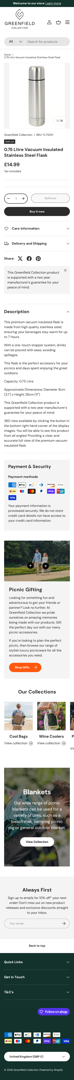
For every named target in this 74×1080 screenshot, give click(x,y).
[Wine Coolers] (51, 716)
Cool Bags (18, 736)
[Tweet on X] (20, 258)
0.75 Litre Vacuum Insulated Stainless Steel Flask (32, 57)
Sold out (50, 198)
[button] (58, 22)
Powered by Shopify (51, 1070)
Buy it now (37, 211)
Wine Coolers (51, 736)
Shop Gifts (22, 667)
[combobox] (37, 41)
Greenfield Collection (18, 135)
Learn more (53, 3)
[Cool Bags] (18, 716)
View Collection (37, 842)
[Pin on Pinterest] (38, 258)
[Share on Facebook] (29, 258)
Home (7, 54)
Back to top (37, 946)
